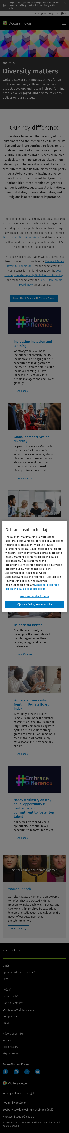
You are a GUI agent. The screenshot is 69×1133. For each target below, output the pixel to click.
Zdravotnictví (10, 996)
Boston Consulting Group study (21, 237)
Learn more (17, 928)
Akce (5, 979)
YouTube (37, 1071)
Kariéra (7, 1040)
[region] (34, 566)
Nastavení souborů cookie (34, 596)
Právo (6, 1023)
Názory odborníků (13, 1033)
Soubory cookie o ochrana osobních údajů (28, 1109)
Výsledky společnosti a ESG (18, 1009)
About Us (15, 950)
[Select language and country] (62, 13)
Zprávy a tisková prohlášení (19, 972)
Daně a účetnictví (13, 1003)
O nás (6, 965)
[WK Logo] (15, 1083)
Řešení (7, 989)
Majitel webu (10, 1053)
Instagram (16, 1071)
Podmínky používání (15, 1102)
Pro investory (10, 1046)
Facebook (5, 1071)
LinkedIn (27, 1071)
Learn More (23, 391)
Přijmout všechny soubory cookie (34, 604)
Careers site (34, 298)
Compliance (10, 1016)
